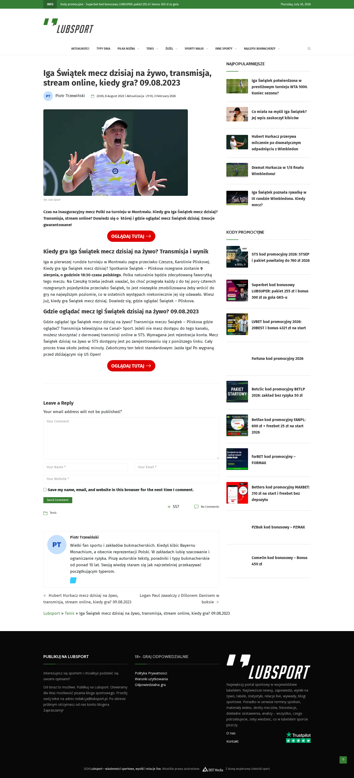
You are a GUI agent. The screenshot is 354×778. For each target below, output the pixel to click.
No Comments (210, 506)
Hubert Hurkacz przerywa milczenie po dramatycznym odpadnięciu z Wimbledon (276, 142)
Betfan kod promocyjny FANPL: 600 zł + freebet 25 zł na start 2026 (279, 426)
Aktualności (68, 4)
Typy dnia (103, 48)
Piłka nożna (126, 48)
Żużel (169, 48)
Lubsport (51, 613)
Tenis (150, 48)
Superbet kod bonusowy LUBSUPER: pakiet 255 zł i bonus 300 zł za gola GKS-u (280, 291)
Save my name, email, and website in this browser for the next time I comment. (121, 489)
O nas (231, 733)
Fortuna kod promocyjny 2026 (277, 358)
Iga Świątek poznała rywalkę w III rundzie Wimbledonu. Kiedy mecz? (279, 198)
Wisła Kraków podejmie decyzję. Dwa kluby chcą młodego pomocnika (124, 4)
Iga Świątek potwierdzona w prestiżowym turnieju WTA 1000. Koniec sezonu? (280, 86)
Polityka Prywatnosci (151, 673)
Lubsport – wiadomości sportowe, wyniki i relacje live (126, 768)
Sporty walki (194, 48)
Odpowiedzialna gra (150, 684)
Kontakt (232, 741)
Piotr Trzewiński (84, 537)
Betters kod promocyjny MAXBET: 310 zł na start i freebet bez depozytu (281, 493)
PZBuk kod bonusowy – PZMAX (278, 527)
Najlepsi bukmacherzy (259, 48)
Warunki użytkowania (151, 679)
